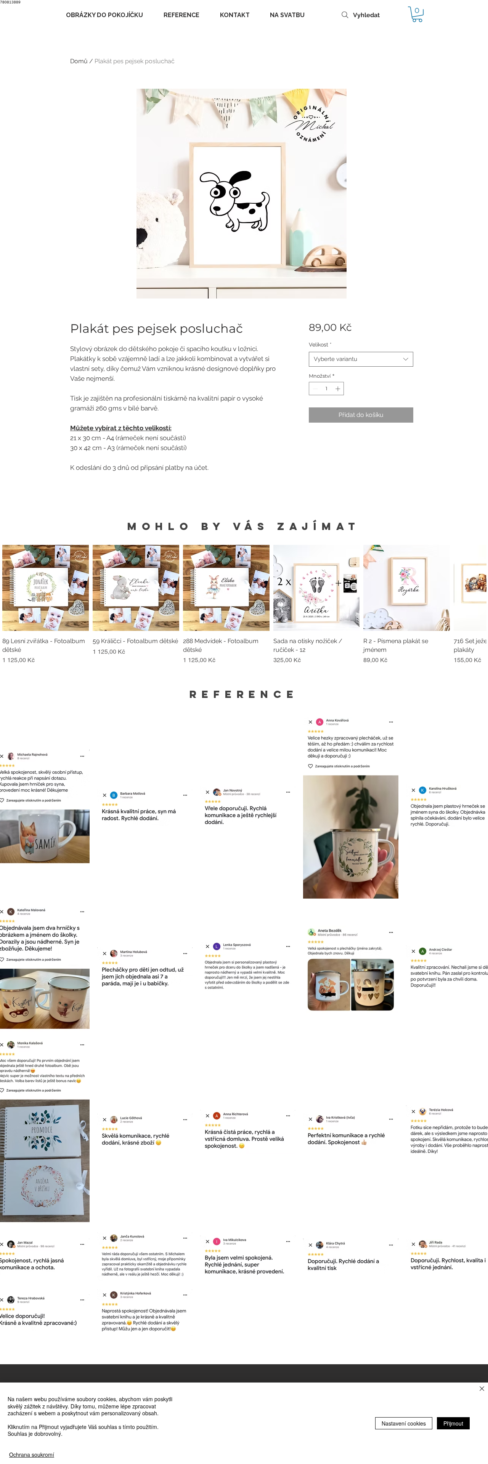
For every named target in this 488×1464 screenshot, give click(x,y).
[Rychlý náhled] (45, 588)
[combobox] (361, 359)
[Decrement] (314, 388)
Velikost (320, 345)
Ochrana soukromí (31, 1454)
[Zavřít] (481, 1389)
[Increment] (338, 388)
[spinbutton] (326, 388)
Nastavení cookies (404, 1423)
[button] (417, 14)
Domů (79, 61)
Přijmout (453, 1423)
